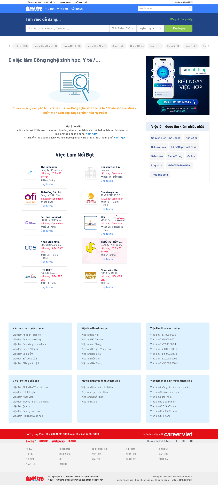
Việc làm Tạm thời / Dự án (95, 391)
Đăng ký (174, 19)
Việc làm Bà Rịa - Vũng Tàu (96, 348)
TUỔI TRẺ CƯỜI (80, 2)
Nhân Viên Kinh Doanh (50, 241)
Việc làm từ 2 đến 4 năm (163, 401)
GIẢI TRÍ (96, 459)
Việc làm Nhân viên (23, 396)
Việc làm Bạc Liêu (91, 353)
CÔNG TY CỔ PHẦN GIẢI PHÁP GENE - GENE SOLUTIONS (50, 220)
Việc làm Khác (89, 401)
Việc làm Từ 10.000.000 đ (163, 348)
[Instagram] (183, 440)
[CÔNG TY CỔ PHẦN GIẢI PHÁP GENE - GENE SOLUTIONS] (30, 222)
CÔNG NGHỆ (65, 454)
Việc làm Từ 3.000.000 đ (163, 334)
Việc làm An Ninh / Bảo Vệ (27, 334)
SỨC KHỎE (131, 459)
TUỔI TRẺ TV (49, 2)
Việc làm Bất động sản (25, 358)
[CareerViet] (178, 434)
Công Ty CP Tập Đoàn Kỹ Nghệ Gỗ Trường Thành (52, 170)
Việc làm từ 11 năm (160, 415)
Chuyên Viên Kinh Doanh (166, 137)
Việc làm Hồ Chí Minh (92, 339)
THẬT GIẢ (163, 459)
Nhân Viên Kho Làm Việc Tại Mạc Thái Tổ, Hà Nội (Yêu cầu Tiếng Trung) (111, 270)
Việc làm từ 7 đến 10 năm (163, 411)
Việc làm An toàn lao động (27, 339)
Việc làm (62, 9)
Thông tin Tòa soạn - (163, 476)
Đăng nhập (186, 19)
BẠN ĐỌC (163, 454)
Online (191, 156)
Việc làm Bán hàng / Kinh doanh (30, 344)
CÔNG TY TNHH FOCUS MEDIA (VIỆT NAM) (111, 273)
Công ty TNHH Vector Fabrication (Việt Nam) (112, 245)
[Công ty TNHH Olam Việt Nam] (30, 197)
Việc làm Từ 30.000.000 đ (163, 363)
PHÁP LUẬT (31, 464)
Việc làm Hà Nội (90, 334)
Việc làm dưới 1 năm (161, 396)
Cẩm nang (77, 9)
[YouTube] (191, 440)
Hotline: (181, 480)
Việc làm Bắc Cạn (90, 358)
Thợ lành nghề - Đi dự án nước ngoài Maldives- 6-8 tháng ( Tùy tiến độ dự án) (52, 166)
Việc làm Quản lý (21, 406)
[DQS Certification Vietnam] (30, 247)
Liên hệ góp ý (162, 480)
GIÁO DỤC (163, 449)
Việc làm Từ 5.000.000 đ (163, 339)
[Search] (190, 8)
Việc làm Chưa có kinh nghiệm (166, 391)
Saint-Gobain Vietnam (48, 273)
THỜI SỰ (29, 454)
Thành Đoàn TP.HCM (182, 476)
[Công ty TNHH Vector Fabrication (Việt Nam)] (90, 247)
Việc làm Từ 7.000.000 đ (163, 344)
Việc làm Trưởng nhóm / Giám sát (31, 401)
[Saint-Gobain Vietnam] (30, 275)
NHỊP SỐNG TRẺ (100, 449)
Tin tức (49, 9)
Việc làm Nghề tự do (92, 396)
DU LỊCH (63, 464)
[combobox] (67, 28)
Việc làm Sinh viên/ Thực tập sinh (31, 387)
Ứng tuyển (47, 184)
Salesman (157, 156)
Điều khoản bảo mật (144, 480)
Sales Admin (158, 147)
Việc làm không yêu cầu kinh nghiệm (170, 387)
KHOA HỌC (131, 454)
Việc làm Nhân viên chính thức (97, 387)
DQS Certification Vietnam (50, 245)
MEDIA (29, 449)
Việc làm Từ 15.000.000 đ (163, 353)
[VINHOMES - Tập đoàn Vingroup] (90, 222)
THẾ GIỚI (30, 459)
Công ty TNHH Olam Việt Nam (51, 195)
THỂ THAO (130, 449)
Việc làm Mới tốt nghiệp (25, 391)
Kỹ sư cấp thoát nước (184, 147)
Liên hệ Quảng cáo (124, 480)
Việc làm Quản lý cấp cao (26, 411)
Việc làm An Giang (91, 344)
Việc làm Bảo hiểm (23, 353)
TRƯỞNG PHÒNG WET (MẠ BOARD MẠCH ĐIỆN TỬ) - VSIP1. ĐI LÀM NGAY (111, 241)
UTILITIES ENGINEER (47, 270)
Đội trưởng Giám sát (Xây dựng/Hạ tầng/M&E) (106, 216)
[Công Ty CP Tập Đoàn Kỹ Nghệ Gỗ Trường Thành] (30, 172)
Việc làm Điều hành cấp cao (28, 415)
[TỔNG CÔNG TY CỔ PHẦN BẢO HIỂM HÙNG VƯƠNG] (90, 197)
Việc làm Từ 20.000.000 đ (163, 358)
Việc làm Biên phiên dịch (26, 363)
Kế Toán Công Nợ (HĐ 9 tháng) (51, 216)
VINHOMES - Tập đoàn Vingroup (106, 220)
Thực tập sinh (159, 174)
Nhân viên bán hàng (179, 165)
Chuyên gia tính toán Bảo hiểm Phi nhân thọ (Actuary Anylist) (112, 192)
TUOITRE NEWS (64, 2)
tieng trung (175, 156)
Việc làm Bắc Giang (91, 363)
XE (60, 459)
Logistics (156, 165)
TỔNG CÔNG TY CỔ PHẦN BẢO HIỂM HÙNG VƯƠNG (110, 195)
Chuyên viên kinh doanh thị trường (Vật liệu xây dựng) (112, 166)
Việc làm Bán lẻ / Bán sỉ (25, 348)
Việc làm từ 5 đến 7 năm (163, 406)
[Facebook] (176, 440)
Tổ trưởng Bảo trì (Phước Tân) (51, 192)
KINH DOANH (65, 449)
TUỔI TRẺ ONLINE (33, 2)
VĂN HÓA (96, 454)
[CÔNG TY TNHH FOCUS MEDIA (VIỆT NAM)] (90, 275)
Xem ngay (92, 133)
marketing (192, 137)
